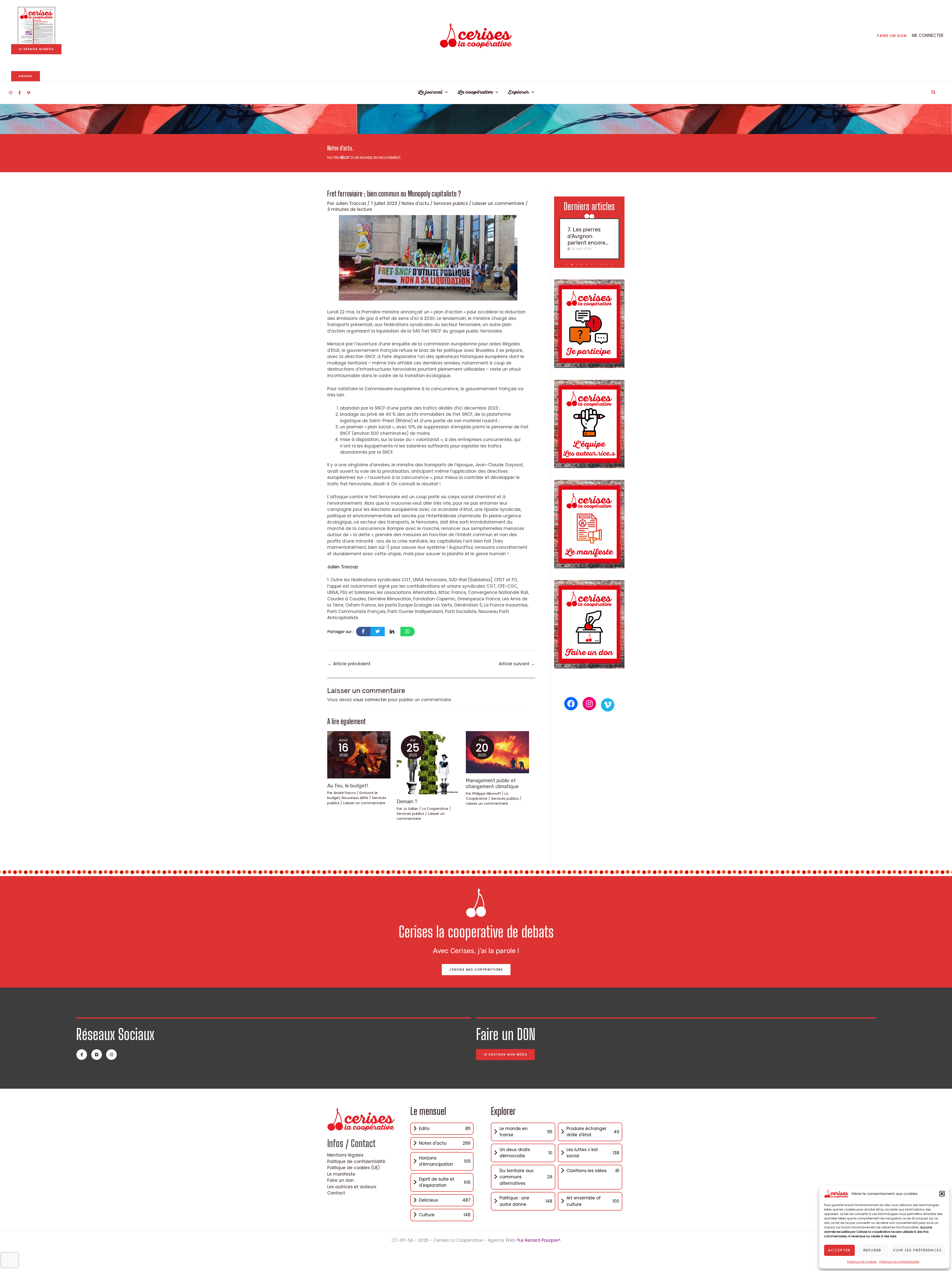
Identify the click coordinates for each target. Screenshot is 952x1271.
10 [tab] (612, 264)
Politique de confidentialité (899, 1262)
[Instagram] (11, 93)
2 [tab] (572, 264)
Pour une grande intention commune (588, 236)
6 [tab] (592, 264)
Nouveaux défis (355, 797)
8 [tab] (602, 264)
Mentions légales (345, 1155)
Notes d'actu (415, 203)
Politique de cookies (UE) (353, 1168)
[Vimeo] (28, 93)
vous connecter (370, 700)
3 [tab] (577, 264)
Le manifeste (341, 1174)
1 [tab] (567, 264)
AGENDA (25, 76)
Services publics (451, 203)
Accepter (839, 1250)
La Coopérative (435, 808)
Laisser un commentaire (498, 203)
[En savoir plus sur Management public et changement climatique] (497, 752)
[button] (942, 1193)
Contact (336, 1193)
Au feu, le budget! (347, 786)
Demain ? (407, 801)
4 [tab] (582, 264)
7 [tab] (596, 264)
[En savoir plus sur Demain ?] (428, 762)
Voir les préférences (917, 1250)
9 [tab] (607, 264)
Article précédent (349, 664)
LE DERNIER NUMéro (36, 49)
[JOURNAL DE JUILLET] (36, 25)
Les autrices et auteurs (351, 1187)
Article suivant (517, 664)
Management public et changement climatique (492, 783)
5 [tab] (587, 264)
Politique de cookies (862, 1262)
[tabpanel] (589, 238)
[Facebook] (20, 93)
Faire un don (340, 1180)
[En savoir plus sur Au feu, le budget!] (358, 754)
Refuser (872, 1250)
